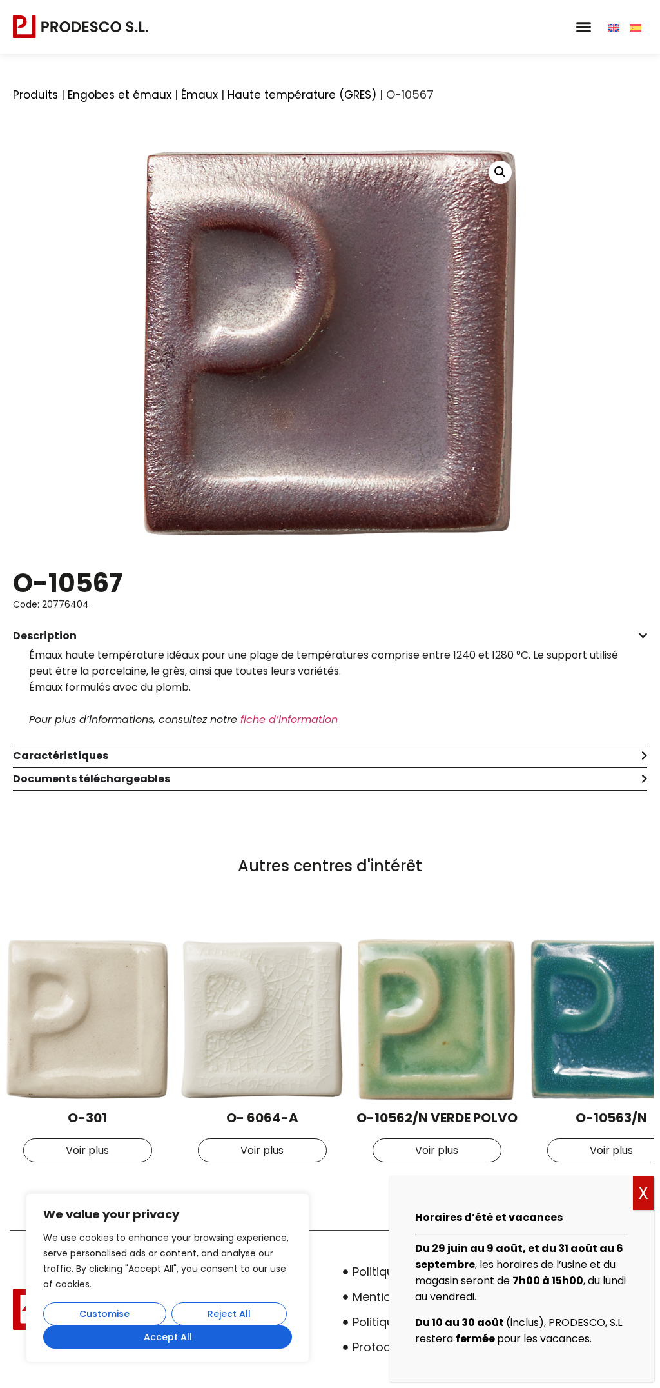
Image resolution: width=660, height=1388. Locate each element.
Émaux (199, 95)
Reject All (229, 1313)
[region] (167, 1277)
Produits (35, 95)
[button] (583, 27)
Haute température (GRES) (302, 95)
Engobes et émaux (119, 95)
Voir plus (87, 1150)
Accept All (168, 1337)
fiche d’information (289, 719)
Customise (104, 1313)
